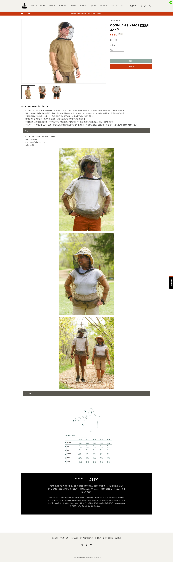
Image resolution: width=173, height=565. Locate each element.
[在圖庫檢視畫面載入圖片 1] (28, 92)
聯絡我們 (98, 538)
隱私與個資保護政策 (86, 538)
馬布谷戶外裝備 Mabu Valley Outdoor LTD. (89, 557)
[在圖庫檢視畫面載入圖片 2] (42, 92)
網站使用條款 (64, 538)
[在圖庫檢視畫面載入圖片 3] (56, 92)
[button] (43, 6)
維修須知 (118, 538)
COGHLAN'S (115, 21)
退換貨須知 (74, 538)
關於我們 (55, 538)
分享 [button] (113, 45)
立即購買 (131, 67)
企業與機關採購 (108, 538)
